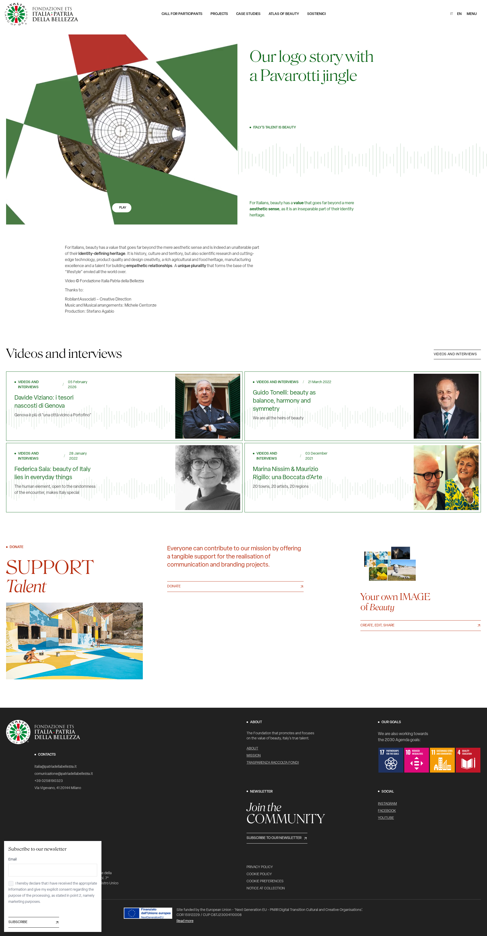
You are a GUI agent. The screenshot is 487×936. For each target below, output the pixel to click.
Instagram (387, 804)
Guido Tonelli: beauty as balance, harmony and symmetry (284, 401)
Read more (185, 921)
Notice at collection (266, 888)
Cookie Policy (259, 874)
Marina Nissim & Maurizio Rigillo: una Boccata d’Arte (287, 473)
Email (12, 860)
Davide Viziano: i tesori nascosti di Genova (44, 402)
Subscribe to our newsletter (274, 838)
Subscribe (17, 922)
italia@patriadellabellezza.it (55, 767)
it (451, 14)
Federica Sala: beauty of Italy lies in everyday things (52, 473)
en (459, 14)
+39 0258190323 (48, 781)
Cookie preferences (265, 881)
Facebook (387, 811)
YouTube (386, 818)
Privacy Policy (260, 867)
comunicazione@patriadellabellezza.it (63, 774)
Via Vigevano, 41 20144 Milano (57, 788)
